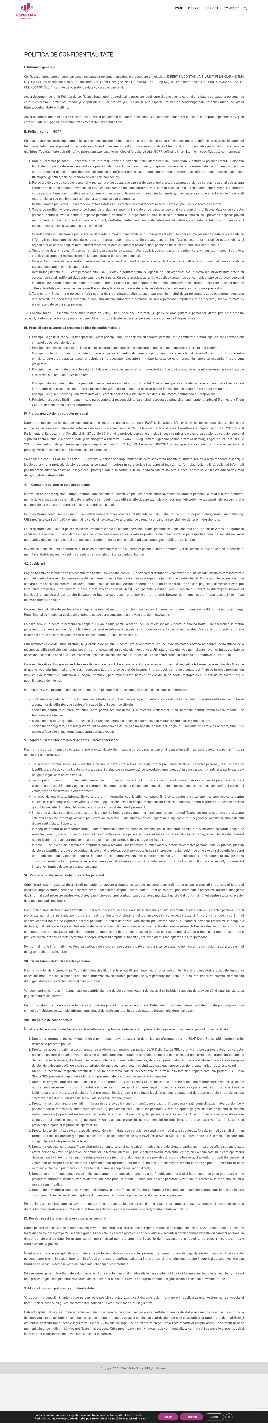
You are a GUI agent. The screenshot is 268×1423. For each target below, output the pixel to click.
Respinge (191, 1417)
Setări (214, 1417)
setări (144, 1418)
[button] (245, 8)
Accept (168, 1417)
